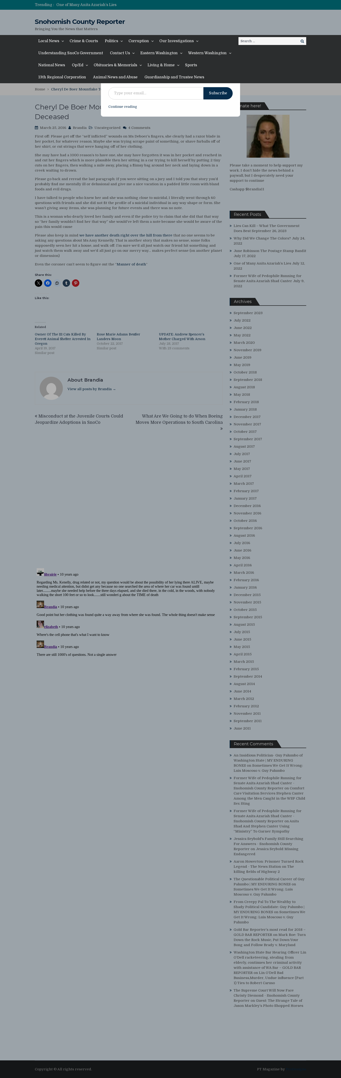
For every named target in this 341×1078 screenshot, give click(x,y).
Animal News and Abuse (115, 77)
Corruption (139, 41)
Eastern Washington (159, 53)
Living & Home (161, 65)
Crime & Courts (84, 41)
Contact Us (120, 53)
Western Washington (207, 53)
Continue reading (122, 106)
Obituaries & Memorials (115, 65)
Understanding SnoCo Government (70, 53)
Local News (48, 41)
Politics (111, 41)
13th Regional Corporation (62, 77)
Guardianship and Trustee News (174, 77)
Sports (191, 65)
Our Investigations (176, 41)
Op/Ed (77, 65)
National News (51, 65)
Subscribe (218, 93)
